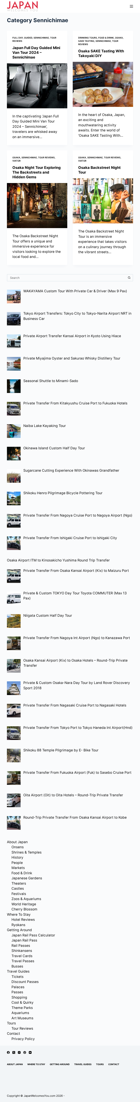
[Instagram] (19, 1052)
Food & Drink (106, 37)
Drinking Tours (87, 37)
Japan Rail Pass (24, 940)
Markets (18, 868)
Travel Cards (21, 956)
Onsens (17, 847)
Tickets (17, 977)
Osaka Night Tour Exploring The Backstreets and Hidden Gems (36, 172)
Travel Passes (22, 961)
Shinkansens (21, 951)
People (17, 863)
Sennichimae (41, 37)
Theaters (18, 883)
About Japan (17, 842)
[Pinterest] (24, 1052)
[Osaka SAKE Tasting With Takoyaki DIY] (103, 84)
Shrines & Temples (26, 852)
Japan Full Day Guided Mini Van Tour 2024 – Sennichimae (36, 52)
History (17, 857)
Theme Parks (22, 1008)
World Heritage (23, 904)
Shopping (19, 997)
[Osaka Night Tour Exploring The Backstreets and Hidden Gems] (37, 205)
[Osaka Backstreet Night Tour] (103, 200)
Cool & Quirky (22, 1002)
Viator (16, 160)
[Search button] (129, 277)
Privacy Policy (23, 1039)
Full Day (17, 37)
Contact (13, 1033)
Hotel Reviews (23, 920)
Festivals (18, 894)
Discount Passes (25, 982)
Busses (17, 966)
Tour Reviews (46, 157)
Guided (28, 37)
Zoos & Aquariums (26, 899)
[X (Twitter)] (13, 1052)
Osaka (119, 37)
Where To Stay (19, 914)
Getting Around (19, 930)
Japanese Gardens (26, 878)
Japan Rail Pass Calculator (33, 935)
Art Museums (22, 1018)
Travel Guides (18, 971)
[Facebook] (8, 1052)
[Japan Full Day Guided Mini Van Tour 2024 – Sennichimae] (37, 85)
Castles (17, 888)
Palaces (17, 987)
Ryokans (18, 925)
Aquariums (20, 1013)
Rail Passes (20, 946)
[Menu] (131, 6)
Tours (11, 1023)
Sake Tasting (86, 41)
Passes (17, 992)
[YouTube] (30, 1052)
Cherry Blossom (24, 909)
